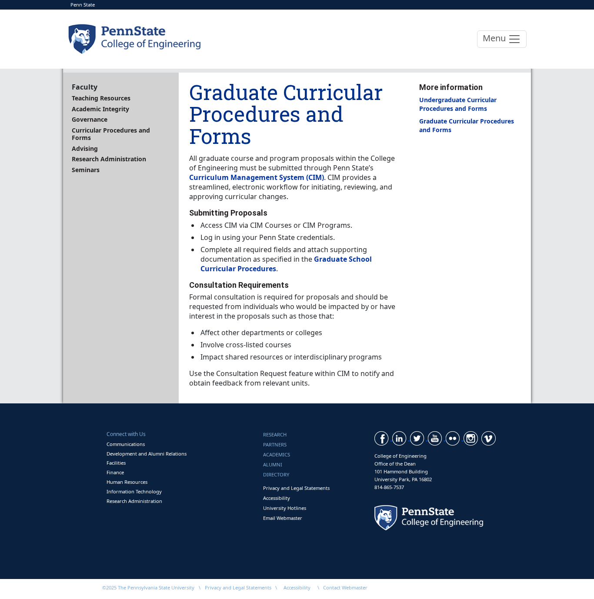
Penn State (82, 4)
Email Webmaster (282, 518)
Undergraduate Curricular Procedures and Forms (458, 104)
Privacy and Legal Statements (296, 488)
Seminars (86, 170)
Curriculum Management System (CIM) (256, 177)
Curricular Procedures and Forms (111, 134)
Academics (276, 454)
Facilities (116, 462)
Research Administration (109, 159)
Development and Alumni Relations (147, 453)
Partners (275, 444)
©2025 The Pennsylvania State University (148, 587)
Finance (115, 472)
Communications (126, 444)
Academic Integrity (100, 109)
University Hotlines (284, 508)
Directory (276, 474)
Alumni (272, 464)
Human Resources (127, 482)
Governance (89, 119)
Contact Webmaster (345, 587)
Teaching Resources (101, 98)
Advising (85, 148)
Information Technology (134, 491)
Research (275, 434)
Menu (495, 38)
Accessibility (276, 498)
